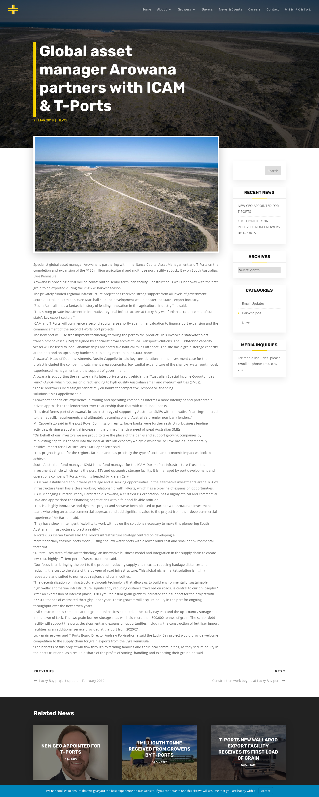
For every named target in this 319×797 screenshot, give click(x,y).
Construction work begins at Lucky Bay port (246, 680)
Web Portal (298, 9)
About (162, 9)
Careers (254, 9)
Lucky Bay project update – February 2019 (71, 680)
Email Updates (253, 303)
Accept (265, 791)
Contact (272, 9)
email (243, 363)
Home (146, 9)
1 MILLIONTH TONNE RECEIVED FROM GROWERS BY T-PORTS (259, 227)
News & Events (230, 9)
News (62, 120)
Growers (184, 9)
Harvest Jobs (251, 313)
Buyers (207, 9)
